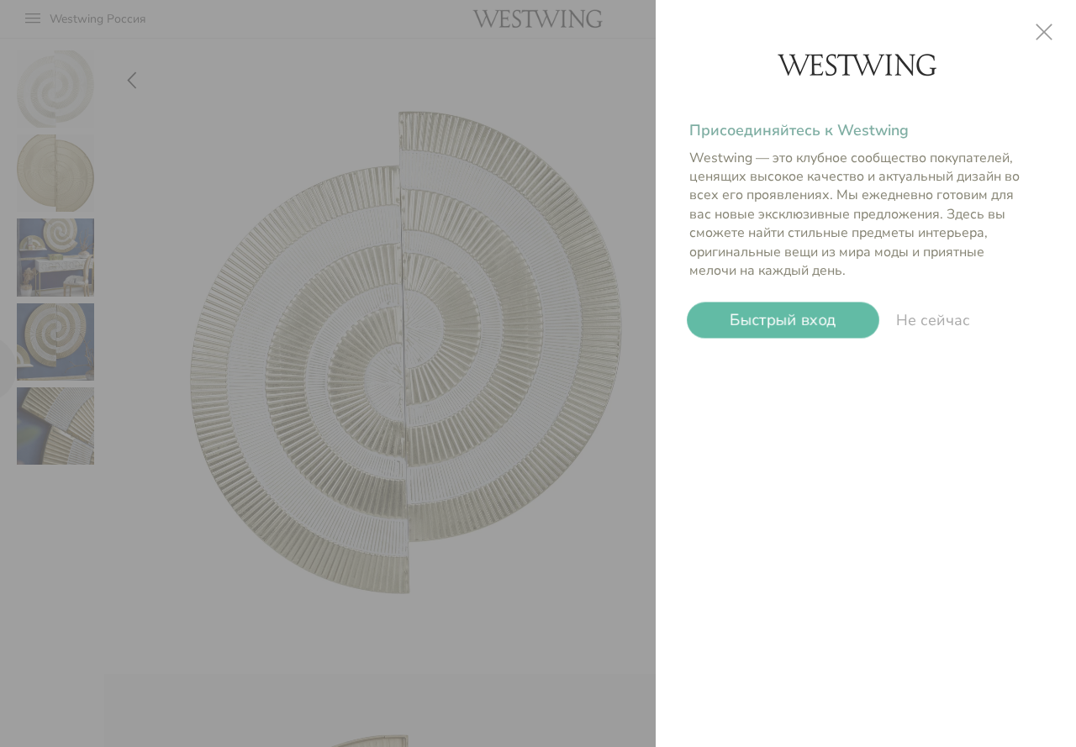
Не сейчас (933, 320)
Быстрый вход (783, 320)
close (1044, 31)
